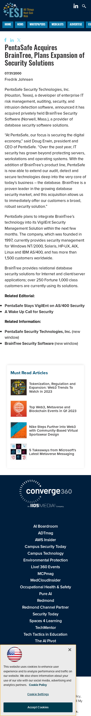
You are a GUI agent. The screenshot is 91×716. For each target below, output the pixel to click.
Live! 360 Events (45, 567)
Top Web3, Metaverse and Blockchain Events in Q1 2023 (53, 409)
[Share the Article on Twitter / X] (18, 40)
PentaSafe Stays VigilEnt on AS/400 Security (45, 305)
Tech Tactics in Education (45, 634)
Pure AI (45, 593)
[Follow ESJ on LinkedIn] (76, 6)
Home (8, 24)
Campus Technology (46, 553)
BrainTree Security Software (29, 343)
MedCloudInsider (45, 580)
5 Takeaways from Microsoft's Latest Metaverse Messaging (52, 452)
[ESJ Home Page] (17, 9)
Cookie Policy (38, 685)
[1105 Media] (45, 506)
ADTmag (45, 533)
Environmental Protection (45, 560)
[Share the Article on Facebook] (4, 40)
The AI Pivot (45, 641)
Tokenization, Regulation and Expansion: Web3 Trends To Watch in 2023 (52, 387)
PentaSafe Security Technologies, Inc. (38, 331)
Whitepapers (37, 24)
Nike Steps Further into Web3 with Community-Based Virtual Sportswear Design (53, 430)
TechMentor (45, 627)
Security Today (46, 614)
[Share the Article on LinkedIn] (11, 40)
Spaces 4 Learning (45, 621)
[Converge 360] (45, 492)
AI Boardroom (45, 526)
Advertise (76, 24)
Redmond (45, 600)
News (20, 24)
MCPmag (46, 573)
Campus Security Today (45, 546)
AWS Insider (45, 540)
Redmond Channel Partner (45, 607)
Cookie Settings (38, 694)
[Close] (70, 650)
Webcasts (57, 24)
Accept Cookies (38, 707)
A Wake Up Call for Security (29, 311)
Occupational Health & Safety (45, 587)
